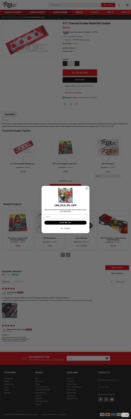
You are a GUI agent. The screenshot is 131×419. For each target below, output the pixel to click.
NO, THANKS (65, 228)
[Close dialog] (87, 188)
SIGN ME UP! (65, 222)
